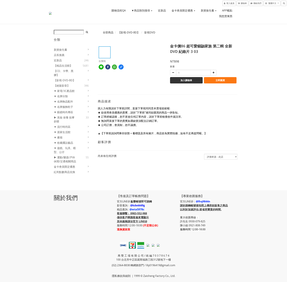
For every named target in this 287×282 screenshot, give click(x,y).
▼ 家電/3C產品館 (64, 91)
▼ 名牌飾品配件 (63, 101)
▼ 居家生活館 (62, 132)
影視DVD (149, 32)
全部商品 (108, 32)
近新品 (162, 10)
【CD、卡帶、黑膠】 (63, 73)
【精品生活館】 (63, 65)
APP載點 (227, 10)
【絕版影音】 (62, 85)
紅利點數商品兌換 (64, 172)
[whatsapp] (114, 66)
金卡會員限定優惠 (182, 10)
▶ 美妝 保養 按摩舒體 (64, 119)
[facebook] (107, 66)
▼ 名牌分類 (61, 96)
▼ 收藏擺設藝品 (63, 143)
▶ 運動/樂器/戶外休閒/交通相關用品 (65, 159)
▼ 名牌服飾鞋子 (63, 107)
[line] (101, 66)
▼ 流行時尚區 (62, 127)
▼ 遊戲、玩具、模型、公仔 (65, 150)
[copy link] (121, 66)
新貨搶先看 (208, 10)
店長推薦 (59, 55)
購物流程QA (118, 10)
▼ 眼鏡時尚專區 (63, 112)
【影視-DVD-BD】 (64, 80)
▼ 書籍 (58, 137)
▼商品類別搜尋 (141, 10)
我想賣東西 (225, 16)
